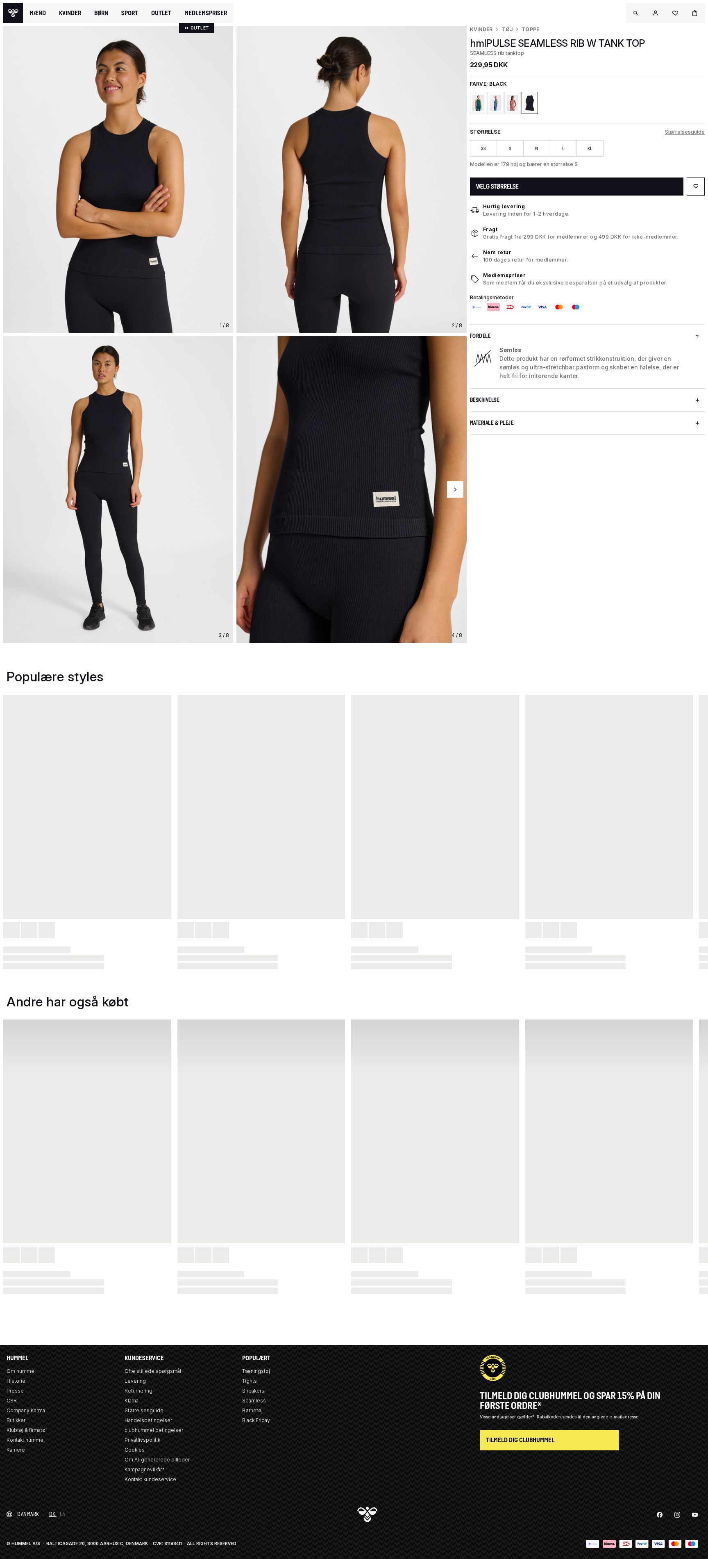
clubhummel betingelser (154, 1430)
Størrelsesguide (685, 132)
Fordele (480, 336)
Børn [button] (101, 13)
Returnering (138, 1391)
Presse (15, 1391)
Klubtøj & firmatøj (27, 1430)
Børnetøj (252, 1410)
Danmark (28, 1514)
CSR (12, 1400)
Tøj (507, 29)
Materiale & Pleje (492, 423)
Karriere (16, 1450)
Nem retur (497, 252)
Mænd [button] (38, 13)
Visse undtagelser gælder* (508, 1416)
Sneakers (253, 1391)
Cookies (135, 1450)
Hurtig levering (504, 206)
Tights (249, 1381)
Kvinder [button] (70, 13)
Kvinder (481, 29)
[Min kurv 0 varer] (695, 13)
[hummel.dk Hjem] (13, 13)
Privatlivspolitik (142, 1440)
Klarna (131, 1400)
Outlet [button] (161, 13)
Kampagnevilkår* (145, 1469)
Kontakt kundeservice (150, 1479)
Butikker (16, 1420)
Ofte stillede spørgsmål (153, 1371)
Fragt (490, 229)
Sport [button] (129, 13)
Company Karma (26, 1410)
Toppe (530, 29)
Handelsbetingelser (148, 1420)
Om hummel (21, 1371)
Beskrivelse (484, 400)
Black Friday (256, 1420)
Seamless (254, 1400)
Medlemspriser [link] (205, 12)
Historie (16, 1381)
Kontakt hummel (26, 1440)
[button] (636, 13)
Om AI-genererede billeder (157, 1460)
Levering (135, 1381)
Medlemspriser (504, 275)
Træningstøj (256, 1371)
